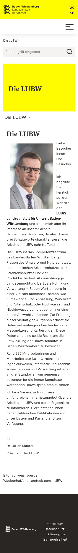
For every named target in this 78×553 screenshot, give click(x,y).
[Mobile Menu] (69, 27)
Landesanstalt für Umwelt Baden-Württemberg (29, 9)
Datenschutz (54, 529)
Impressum (54, 524)
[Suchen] (69, 52)
